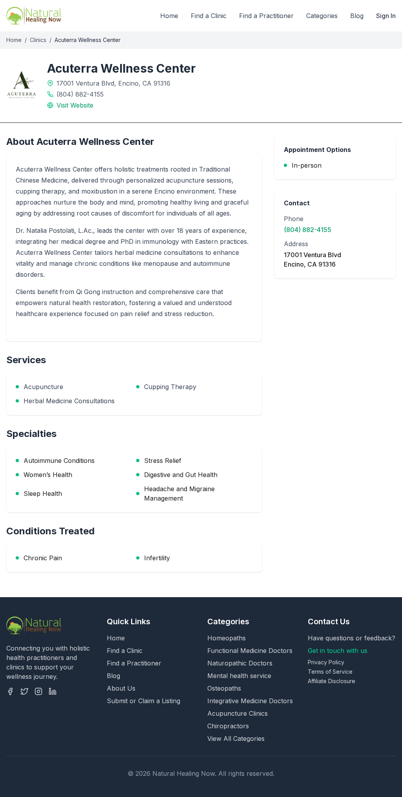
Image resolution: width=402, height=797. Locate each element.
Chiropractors (228, 726)
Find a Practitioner (266, 16)
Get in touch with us (337, 650)
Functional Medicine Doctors (249, 650)
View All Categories (236, 738)
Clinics (38, 40)
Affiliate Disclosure (331, 681)
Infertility (157, 558)
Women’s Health (48, 475)
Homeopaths (226, 638)
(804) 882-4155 (80, 94)
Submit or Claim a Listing (143, 701)
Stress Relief (162, 460)
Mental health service (239, 676)
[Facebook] (10, 691)
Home (169, 16)
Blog (357, 16)
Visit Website (75, 105)
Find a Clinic (209, 16)
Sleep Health (43, 493)
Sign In (386, 16)
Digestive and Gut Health (180, 475)
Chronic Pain (43, 558)
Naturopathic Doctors (239, 663)
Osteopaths (224, 688)
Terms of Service (330, 671)
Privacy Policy (326, 662)
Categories (322, 16)
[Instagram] (38, 691)
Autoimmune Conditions (59, 460)
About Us (121, 688)
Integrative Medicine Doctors (250, 701)
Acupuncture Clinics (237, 713)
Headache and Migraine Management (179, 493)
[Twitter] (24, 691)
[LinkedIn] (53, 691)
